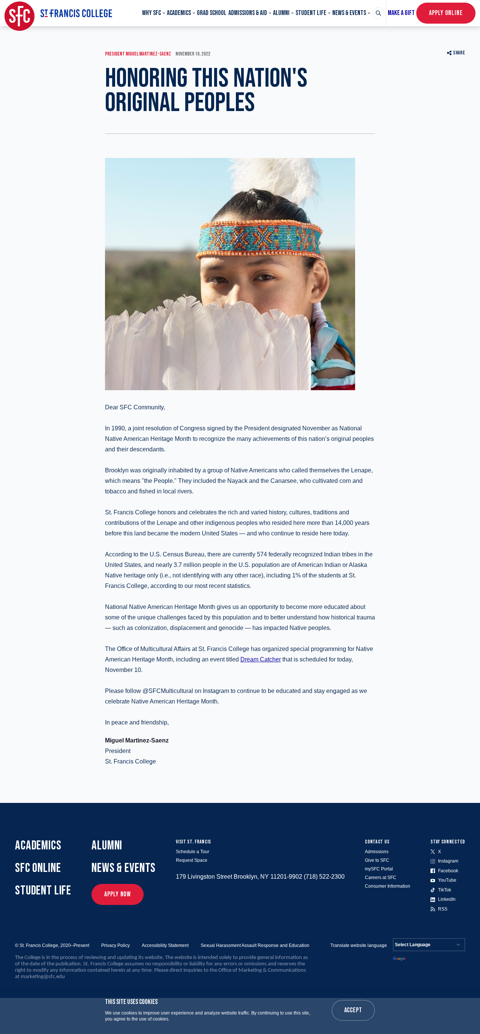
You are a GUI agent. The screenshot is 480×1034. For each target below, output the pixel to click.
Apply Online (446, 13)
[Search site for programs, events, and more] (378, 13)
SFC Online (38, 868)
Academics (179, 13)
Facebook (448, 870)
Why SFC (151, 13)
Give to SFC (377, 860)
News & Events (349, 13)
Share (459, 53)
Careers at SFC (380, 877)
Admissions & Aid (247, 13)
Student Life (311, 13)
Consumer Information (387, 886)
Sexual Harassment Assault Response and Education (255, 945)
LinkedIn (447, 899)
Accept (353, 1010)
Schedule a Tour (192, 851)
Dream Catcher (260, 659)
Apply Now (117, 894)
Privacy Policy (115, 945)
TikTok (444, 890)
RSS (442, 909)
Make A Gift (401, 13)
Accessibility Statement (165, 945)
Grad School (211, 13)
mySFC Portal (379, 869)
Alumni (281, 13)
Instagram (448, 861)
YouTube (447, 880)
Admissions (376, 851)
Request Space (191, 860)
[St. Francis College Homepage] (58, 13)
